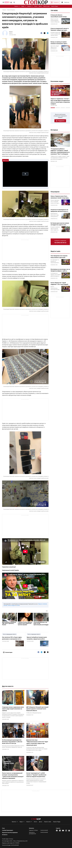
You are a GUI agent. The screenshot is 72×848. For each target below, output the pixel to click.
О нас (3, 828)
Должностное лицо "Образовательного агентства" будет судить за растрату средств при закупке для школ (37, 742)
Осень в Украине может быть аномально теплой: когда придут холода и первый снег (60, 198)
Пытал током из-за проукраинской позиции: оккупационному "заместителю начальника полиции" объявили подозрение (13, 775)
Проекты (16, 6)
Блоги (35, 6)
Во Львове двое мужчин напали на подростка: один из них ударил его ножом (60, 224)
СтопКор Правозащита (7, 830)
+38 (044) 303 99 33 (60, 243)
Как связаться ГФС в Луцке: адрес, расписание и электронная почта (12, 638)
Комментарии (8, 652)
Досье (40, 6)
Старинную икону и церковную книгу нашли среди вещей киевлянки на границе (13, 708)
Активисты (4, 834)
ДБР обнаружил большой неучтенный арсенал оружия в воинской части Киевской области (37, 708)
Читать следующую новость (33, 634)
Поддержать (56, 2)
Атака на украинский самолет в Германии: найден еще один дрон (60, 30)
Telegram (40, 604)
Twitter (9, 605)
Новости (29, 6)
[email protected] (15, 845)
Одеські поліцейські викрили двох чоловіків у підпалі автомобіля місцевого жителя (37, 639)
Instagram (13, 605)
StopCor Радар (54, 6)
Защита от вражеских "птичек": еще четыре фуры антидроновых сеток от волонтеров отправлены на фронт (60, 101)
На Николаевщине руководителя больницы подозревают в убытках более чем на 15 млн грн (12, 741)
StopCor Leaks (46, 6)
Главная (4, 10)
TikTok (18, 605)
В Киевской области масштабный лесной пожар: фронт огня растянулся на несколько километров (59, 17)
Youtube (5, 605)
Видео (22, 6)
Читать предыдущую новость (9, 634)
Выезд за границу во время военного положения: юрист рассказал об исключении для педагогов (59, 44)
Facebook (45, 604)
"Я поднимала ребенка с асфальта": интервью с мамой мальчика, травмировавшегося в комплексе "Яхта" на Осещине (60, 151)
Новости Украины (11, 10)
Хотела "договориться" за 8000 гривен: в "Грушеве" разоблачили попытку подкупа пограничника (36, 774)
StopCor (11, 32)
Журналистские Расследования (10, 832)
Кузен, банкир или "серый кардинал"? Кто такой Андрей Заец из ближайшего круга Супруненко (59, 285)
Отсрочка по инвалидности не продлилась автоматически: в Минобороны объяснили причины (59, 212)
